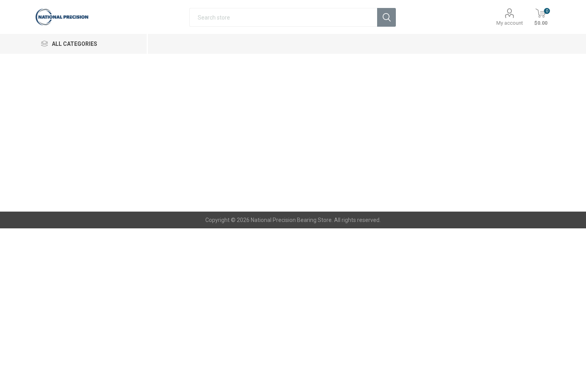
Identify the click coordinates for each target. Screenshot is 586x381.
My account (509, 23)
